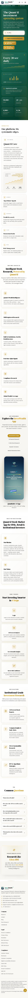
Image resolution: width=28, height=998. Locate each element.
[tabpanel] (14, 478)
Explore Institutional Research (14, 38)
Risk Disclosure (5, 940)
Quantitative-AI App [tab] (14, 435)
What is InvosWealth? (8, 798)
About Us (3, 914)
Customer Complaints (6, 958)
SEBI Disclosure (5, 945)
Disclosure (3, 955)
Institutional (4, 924)
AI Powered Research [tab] (14, 439)
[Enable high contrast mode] (19, 2)
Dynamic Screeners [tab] (14, 447)
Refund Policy (4, 943)
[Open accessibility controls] (25, 990)
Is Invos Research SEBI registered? (12, 826)
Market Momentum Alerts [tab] (14, 450)
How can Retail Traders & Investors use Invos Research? (12, 819)
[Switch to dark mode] (22, 2)
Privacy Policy (4, 935)
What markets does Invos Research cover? (12, 833)
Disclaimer (3, 937)
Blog (2, 919)
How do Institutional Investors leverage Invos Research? (11, 812)
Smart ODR (3, 963)
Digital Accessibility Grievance (8, 961)
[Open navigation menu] (25, 2)
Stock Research (5, 922)
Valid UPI (3, 971)
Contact (3, 917)
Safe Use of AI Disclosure (7, 973)
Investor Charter (5, 953)
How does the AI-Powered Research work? (12, 804)
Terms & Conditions (5, 932)
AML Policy (3, 966)
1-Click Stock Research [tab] (14, 443)
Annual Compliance (5, 968)
